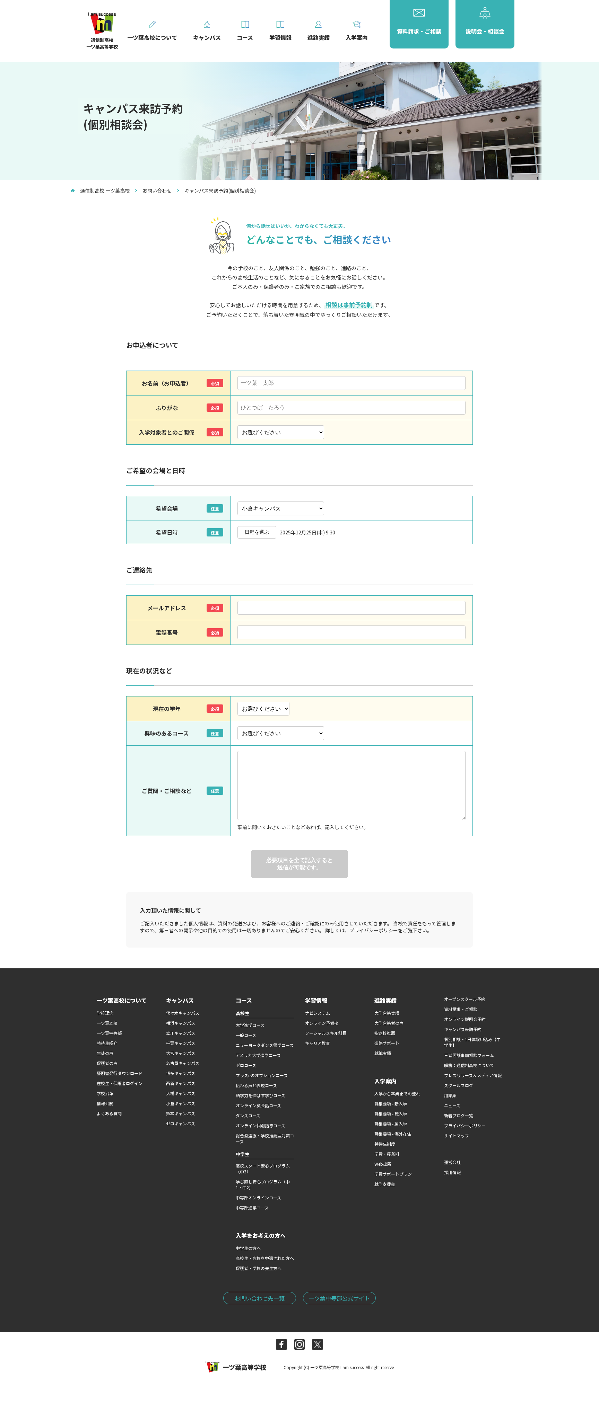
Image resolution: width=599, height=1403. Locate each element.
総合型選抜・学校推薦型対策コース (265, 1138)
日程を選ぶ (257, 532)
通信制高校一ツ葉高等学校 (102, 43)
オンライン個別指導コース (260, 1125)
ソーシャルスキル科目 (326, 1033)
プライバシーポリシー (373, 930)
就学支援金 (384, 1184)
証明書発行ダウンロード (119, 1073)
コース (244, 1000)
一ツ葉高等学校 (244, 1366)
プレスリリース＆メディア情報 (473, 1075)
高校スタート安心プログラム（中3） (263, 1168)
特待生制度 (384, 1144)
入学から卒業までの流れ (397, 1093)
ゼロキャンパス (180, 1123)
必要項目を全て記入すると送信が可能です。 (299, 863)
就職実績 (382, 1053)
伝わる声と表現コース (256, 1085)
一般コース (246, 1035)
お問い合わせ (157, 190)
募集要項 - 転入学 (390, 1114)
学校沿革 (105, 1093)
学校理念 (105, 1013)
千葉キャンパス (180, 1043)
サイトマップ (456, 1135)
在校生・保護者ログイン (119, 1083)
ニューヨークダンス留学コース (265, 1045)
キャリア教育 (317, 1043)
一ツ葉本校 (107, 1023)
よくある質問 (109, 1113)
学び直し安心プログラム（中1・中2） (263, 1184)
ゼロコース (246, 1065)
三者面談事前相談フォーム (469, 1055)
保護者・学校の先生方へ (258, 1268)
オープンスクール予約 (464, 999)
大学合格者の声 (388, 1023)
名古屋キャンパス (182, 1063)
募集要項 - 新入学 (390, 1104)
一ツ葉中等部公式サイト (339, 1298)
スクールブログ (458, 1085)
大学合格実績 (386, 1013)
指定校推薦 (384, 1033)
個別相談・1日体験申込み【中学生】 (472, 1042)
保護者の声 (107, 1063)
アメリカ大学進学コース (258, 1055)
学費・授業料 (386, 1154)
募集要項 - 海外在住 (392, 1134)
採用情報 (452, 1172)
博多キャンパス (180, 1073)
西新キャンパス (180, 1083)
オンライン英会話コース (258, 1105)
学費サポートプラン (393, 1174)
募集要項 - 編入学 (390, 1124)
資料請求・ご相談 (460, 1009)
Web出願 (382, 1164)
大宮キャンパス (180, 1053)
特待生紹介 (107, 1043)
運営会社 (452, 1162)
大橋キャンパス (180, 1093)
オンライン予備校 (321, 1023)
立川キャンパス (180, 1033)
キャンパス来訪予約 (462, 1029)
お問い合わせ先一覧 (260, 1298)
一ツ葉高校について (122, 1000)
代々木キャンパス (182, 1013)
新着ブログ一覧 (458, 1115)
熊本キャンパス (180, 1113)
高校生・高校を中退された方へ (265, 1258)
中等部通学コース (252, 1207)
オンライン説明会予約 (465, 1019)
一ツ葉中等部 (109, 1033)
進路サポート (386, 1043)
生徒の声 (105, 1053)
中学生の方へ (248, 1248)
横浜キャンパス (180, 1023)
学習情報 (316, 1000)
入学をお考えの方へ (261, 1235)
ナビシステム (317, 1013)
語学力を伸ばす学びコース (260, 1095)
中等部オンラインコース (258, 1197)
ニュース (452, 1105)
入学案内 (385, 1081)
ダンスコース (248, 1115)
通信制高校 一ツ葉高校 (105, 190)
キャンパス (180, 1000)
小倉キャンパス (180, 1103)
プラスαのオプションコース (262, 1075)
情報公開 (105, 1103)
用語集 (450, 1095)
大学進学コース (250, 1025)
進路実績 (385, 1000)
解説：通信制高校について (469, 1065)
